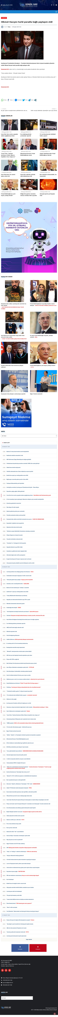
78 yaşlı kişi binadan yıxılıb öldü (14, 895)
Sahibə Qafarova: (20, 639)
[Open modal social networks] (35, 100)
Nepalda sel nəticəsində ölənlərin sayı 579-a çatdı (18, 599)
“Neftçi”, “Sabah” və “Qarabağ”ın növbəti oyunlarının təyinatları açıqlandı (24, 735)
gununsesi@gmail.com (8, 982)
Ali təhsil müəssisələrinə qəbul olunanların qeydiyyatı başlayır (21, 859)
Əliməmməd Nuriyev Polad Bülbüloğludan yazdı (18, 739)
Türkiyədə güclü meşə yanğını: (20, 579)
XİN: (22, 847)
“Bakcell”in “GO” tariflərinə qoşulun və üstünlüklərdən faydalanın (22, 775)
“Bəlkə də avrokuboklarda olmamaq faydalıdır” (29, 767)
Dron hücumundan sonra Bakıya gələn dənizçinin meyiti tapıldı (21, 807)
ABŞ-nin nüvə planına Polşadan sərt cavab (16, 928)
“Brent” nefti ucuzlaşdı (12, 907)
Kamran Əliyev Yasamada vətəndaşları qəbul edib (18, 835)
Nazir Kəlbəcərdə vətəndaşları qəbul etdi (18, 711)
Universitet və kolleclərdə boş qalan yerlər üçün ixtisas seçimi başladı (23, 867)
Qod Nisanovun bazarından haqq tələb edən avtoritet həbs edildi (14, 337)
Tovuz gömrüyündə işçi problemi (25, 751)
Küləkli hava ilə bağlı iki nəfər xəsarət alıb (16, 883)
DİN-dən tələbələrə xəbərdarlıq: (23, 875)
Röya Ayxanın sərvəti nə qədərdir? (15, 839)
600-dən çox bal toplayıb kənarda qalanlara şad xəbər (19, 655)
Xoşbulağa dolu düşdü (14, 607)
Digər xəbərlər (29, 939)
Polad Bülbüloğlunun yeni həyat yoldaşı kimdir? (42, 366)
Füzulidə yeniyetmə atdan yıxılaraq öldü (16, 515)
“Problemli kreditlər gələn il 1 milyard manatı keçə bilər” (20, 691)
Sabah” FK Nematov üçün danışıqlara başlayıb (19, 787)
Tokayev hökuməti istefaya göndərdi (15, 855)
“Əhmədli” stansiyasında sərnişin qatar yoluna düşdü (19, 651)
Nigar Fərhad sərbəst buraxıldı (13, 731)
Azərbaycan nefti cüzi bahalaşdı (14, 891)
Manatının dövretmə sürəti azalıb (14, 527)
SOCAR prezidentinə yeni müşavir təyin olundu (17, 747)
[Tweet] (24, 100)
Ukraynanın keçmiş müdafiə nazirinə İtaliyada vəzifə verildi (20, 563)
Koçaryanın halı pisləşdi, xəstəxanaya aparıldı (13, 394)
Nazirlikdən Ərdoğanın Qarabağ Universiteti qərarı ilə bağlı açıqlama (23, 619)
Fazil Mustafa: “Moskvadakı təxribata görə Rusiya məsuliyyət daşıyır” (23, 911)
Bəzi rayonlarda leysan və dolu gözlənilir (16, 779)
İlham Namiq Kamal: (19, 903)
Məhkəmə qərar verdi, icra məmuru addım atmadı (25, 679)
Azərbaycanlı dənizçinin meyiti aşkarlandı (16, 935)
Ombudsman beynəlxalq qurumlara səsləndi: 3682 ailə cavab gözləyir (23, 463)
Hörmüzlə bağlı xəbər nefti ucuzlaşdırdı (16, 555)
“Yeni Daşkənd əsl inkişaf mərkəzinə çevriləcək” (22, 611)
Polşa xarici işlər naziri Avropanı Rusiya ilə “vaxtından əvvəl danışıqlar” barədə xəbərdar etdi (28, 803)
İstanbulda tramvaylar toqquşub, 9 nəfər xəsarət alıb (19, 575)
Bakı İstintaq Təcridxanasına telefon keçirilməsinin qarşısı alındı (22, 663)
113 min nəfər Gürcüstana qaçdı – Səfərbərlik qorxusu (19, 727)
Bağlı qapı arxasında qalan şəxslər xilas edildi (17, 479)
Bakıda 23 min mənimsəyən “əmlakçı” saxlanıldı (18, 587)
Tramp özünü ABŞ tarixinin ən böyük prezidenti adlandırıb (20, 899)
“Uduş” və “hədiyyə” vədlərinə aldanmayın (21, 851)
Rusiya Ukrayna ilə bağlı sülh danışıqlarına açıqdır (20, 920)
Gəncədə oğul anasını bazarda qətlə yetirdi (17, 754)
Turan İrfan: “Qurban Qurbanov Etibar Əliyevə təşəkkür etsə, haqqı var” (8, 155)
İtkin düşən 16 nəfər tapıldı (13, 507)
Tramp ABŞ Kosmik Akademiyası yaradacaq (17, 595)
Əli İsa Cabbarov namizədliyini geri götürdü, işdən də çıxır (20, 743)
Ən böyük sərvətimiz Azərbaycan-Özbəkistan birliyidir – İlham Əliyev (23, 487)
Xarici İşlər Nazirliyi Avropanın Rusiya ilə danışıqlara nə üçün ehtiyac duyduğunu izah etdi (28, 799)
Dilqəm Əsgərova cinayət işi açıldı (15, 535)
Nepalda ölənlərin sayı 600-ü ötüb (14, 547)
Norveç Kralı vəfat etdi (12, 827)
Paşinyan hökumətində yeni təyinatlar (15, 483)
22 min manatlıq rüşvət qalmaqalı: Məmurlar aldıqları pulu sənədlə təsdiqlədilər (25, 499)
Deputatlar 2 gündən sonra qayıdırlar (15, 523)
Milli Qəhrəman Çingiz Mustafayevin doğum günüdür (19, 459)
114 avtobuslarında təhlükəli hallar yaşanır (22, 695)
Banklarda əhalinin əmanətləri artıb (15, 455)
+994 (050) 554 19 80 (7, 980)
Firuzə (9, 26)
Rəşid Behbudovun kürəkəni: (23, 683)
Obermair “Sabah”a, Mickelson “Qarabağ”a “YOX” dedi (23, 783)
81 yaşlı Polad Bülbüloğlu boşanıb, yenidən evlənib (41, 336)
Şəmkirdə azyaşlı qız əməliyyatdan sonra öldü (17, 475)
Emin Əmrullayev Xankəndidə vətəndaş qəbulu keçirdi (19, 671)
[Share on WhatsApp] (4, 100)
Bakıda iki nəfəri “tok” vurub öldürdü (15, 831)
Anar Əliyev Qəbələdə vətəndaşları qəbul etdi (20, 667)
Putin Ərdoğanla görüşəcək (13, 635)
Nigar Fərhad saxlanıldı (36, 394)
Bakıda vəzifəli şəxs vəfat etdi (15, 819)
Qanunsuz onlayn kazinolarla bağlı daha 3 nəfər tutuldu (27, 707)
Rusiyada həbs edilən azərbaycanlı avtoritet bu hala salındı (13, 306)
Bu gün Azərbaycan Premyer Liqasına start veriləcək (19, 559)
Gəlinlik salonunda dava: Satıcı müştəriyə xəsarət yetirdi (20, 471)
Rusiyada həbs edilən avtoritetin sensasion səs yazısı (25, 519)
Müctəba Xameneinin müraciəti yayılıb (15, 603)
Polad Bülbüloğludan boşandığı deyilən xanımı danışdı (43, 304)
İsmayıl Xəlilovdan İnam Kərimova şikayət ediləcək (12, 366)
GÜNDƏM (4, 18)
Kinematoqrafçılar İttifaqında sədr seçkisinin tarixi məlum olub (21, 719)
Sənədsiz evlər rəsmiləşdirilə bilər (18, 583)
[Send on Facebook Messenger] (18, 100)
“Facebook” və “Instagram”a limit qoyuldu (16, 543)
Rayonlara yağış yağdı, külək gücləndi (15, 491)
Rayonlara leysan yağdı (16, 871)
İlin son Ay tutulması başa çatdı (14, 823)
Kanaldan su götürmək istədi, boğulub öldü (17, 551)
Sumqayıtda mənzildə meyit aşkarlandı (15, 647)
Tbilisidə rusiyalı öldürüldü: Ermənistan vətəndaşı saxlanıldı (21, 531)
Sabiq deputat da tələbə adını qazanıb (15, 815)
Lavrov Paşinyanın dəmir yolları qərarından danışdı (19, 863)
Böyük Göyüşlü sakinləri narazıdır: (24, 811)
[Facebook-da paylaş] (10, 100)
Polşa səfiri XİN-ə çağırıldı (13, 659)
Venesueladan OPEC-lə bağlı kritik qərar (16, 762)
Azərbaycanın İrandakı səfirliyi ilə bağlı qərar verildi (18, 703)
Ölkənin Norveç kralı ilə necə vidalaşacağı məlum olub (19, 795)
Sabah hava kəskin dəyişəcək (13, 467)
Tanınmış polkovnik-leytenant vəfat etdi (18, 932)
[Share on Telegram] (30, 100)
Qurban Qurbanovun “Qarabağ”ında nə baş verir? (18, 772)
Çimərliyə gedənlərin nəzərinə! (14, 503)
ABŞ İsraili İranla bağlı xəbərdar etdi (15, 627)
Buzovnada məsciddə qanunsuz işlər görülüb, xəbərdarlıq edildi (22, 791)
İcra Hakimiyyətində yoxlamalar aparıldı (16, 623)
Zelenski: (25, 615)
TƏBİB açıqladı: (25, 723)
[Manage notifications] (55, 1014)
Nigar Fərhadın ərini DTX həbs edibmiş (16, 843)
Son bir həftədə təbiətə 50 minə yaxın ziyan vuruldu (19, 675)
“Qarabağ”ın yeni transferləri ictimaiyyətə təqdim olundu (20, 924)
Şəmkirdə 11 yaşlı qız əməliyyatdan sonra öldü (17, 591)
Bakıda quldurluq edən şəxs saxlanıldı (15, 511)
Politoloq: (24, 687)
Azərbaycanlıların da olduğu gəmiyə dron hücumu (20, 571)
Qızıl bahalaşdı (10, 879)
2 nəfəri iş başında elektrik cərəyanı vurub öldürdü (18, 758)
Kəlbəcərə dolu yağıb (11, 699)
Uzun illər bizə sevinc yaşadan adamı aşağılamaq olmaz (29, 495)
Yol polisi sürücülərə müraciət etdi (14, 539)
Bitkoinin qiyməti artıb (12, 631)
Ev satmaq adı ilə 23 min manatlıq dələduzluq (17, 643)
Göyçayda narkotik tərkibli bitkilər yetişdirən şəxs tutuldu (20, 887)
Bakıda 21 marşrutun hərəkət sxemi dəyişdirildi (18, 451)
